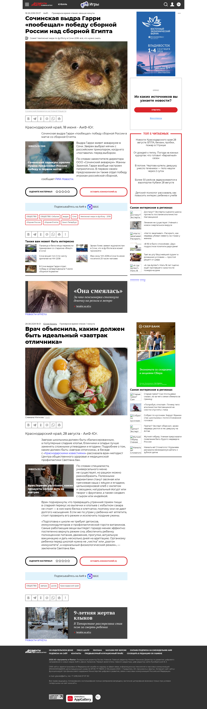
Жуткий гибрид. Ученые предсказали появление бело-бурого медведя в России (163, 439)
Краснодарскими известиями (65, 453)
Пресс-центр (83, 650)
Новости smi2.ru (36, 314)
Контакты (76, 653)
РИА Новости (64, 179)
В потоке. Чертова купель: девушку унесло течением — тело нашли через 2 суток (156, 168)
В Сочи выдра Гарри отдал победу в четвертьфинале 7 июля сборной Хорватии (56, 269)
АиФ (47, 417)
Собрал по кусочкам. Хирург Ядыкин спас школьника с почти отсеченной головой (162, 418)
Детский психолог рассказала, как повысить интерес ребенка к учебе (156, 194)
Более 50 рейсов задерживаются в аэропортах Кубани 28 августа (156, 181)
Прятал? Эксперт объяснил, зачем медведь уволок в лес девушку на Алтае (161, 428)
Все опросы (156, 118)
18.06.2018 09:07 (33, 13)
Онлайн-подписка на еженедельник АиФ (151, 650)
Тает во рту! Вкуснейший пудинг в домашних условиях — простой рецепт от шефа (161, 257)
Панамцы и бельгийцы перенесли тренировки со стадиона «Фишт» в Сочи (56, 248)
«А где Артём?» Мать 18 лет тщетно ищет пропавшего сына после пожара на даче (161, 268)
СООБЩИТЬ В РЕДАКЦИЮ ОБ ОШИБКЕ (144, 653)
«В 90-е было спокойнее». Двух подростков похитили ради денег (161, 245)
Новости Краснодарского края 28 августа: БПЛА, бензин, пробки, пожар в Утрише (156, 142)
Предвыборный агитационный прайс (104, 653)
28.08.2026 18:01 (33, 324)
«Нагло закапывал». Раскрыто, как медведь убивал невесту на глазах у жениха (162, 236)
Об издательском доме (61, 650)
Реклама (97, 650)
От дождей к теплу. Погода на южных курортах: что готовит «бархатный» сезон (156, 155)
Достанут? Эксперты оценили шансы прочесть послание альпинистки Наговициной (162, 214)
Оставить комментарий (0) (103, 192)
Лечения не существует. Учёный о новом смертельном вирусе (161, 223)
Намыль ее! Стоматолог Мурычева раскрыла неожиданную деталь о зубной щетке (161, 450)
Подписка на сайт (58, 653)
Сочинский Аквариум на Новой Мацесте (45, 111)
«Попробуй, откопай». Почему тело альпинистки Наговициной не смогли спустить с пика (162, 407)
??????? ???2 (137, 280)
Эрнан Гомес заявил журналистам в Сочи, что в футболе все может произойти (107, 248)
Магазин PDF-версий (116, 650)
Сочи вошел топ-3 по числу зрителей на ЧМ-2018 (53, 257)
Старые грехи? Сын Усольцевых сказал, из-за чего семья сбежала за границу (162, 396)
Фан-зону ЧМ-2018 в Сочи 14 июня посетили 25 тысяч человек (107, 257)
